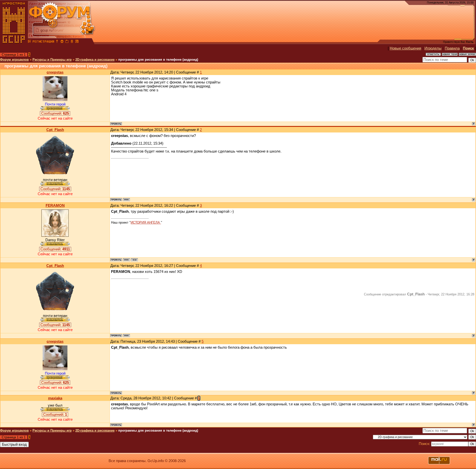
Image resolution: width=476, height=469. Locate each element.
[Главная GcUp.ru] (14, 42)
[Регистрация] (43, 42)
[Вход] (57, 42)
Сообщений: (55, 113)
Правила (452, 48)
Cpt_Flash (55, 130)
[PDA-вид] (71, 42)
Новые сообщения (405, 48)
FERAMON (55, 206)
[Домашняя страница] (126, 199)
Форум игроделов (14, 59)
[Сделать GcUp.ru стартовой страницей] (62, 42)
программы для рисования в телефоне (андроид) (158, 59)
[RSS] (76, 42)
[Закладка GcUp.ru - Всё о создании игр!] (66, 42)
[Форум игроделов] (29, 42)
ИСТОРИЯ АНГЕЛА (146, 222)
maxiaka (55, 398)
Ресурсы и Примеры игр (52, 59)
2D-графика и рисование (95, 59)
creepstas (55, 72)
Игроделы (433, 48)
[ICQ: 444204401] (134, 259)
